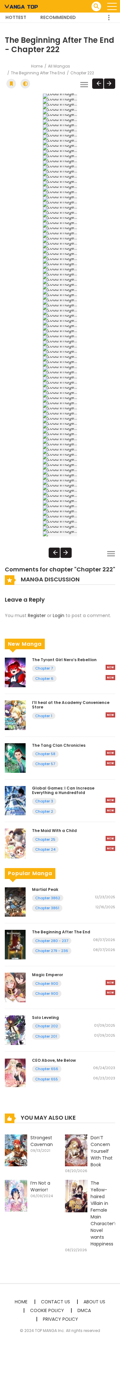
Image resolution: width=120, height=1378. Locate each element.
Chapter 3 (44, 801)
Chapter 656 (46, 1068)
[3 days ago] (110, 982)
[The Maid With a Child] (15, 843)
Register (37, 615)
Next (109, 84)
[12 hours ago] (110, 714)
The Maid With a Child (54, 830)
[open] (112, 6)
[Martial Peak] (15, 901)
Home (37, 66)
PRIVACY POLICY (60, 1319)
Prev (97, 84)
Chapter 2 (44, 811)
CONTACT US (55, 1302)
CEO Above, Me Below (54, 1060)
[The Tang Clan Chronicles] (15, 757)
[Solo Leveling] (15, 1030)
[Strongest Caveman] (16, 1150)
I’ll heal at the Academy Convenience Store (70, 705)
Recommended (58, 17)
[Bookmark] (11, 83)
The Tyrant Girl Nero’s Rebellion (64, 659)
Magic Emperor (47, 974)
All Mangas (59, 66)
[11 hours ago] (110, 667)
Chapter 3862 (47, 898)
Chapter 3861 (47, 908)
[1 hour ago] (110, 800)
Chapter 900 (46, 983)
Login (58, 615)
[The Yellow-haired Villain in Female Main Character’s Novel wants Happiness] (76, 1195)
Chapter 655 (46, 1079)
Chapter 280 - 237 (51, 940)
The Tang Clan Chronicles (58, 745)
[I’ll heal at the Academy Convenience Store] (15, 715)
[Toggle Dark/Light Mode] (25, 83)
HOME (21, 1302)
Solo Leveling (45, 1017)
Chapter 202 (46, 1026)
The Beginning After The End (38, 73)
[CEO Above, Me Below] (15, 1072)
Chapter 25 (45, 839)
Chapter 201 (46, 1036)
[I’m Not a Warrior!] (16, 1195)
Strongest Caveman (41, 1141)
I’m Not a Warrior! (40, 1186)
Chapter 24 (45, 849)
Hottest (15, 17)
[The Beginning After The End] (15, 944)
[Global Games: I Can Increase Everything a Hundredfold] (15, 800)
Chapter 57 (45, 763)
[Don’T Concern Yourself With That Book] (76, 1150)
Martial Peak (45, 889)
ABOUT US (94, 1302)
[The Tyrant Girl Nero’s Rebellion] (15, 672)
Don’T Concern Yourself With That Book (102, 1151)
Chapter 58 (45, 753)
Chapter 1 (43, 715)
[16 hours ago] (110, 838)
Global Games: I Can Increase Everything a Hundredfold (63, 790)
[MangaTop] (21, 6)
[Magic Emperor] (15, 987)
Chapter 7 (44, 668)
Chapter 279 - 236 (51, 950)
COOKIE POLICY (47, 1310)
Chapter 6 (44, 678)
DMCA (84, 1310)
